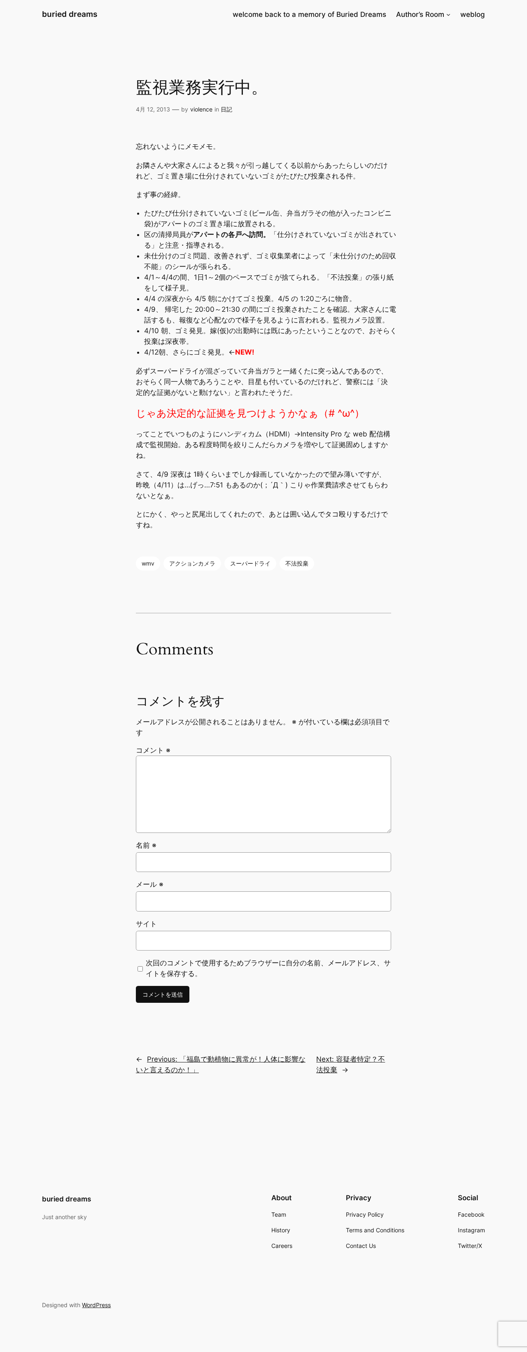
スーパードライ (250, 563)
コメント (153, 750)
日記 (226, 109)
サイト (146, 924)
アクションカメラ (192, 563)
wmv (148, 563)
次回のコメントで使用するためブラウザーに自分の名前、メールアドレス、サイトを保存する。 (268, 968)
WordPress (96, 1304)
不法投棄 (296, 563)
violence (201, 109)
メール (149, 884)
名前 (146, 845)
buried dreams (69, 14)
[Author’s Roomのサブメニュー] (448, 14)
